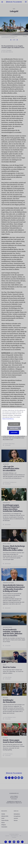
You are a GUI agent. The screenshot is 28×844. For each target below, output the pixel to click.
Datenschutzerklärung (7, 419)
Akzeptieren (14, 432)
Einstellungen (14, 428)
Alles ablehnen (14, 424)
